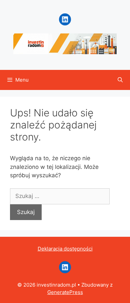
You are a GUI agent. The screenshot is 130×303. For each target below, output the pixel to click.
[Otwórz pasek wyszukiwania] (120, 80)
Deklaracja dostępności (65, 248)
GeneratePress (65, 292)
